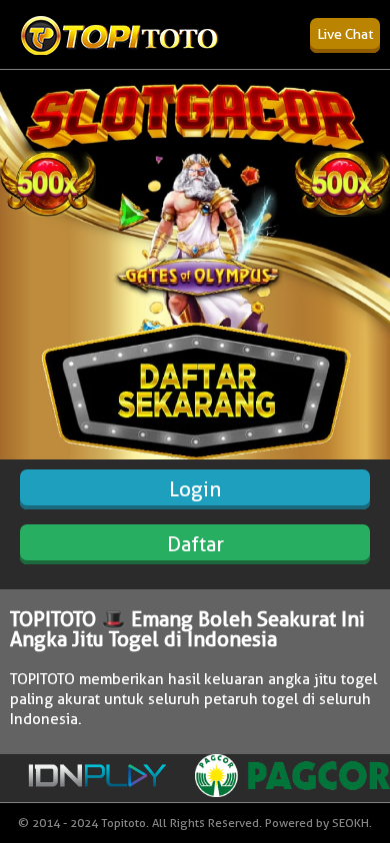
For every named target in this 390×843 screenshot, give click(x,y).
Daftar (195, 544)
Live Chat (345, 34)
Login (195, 489)
